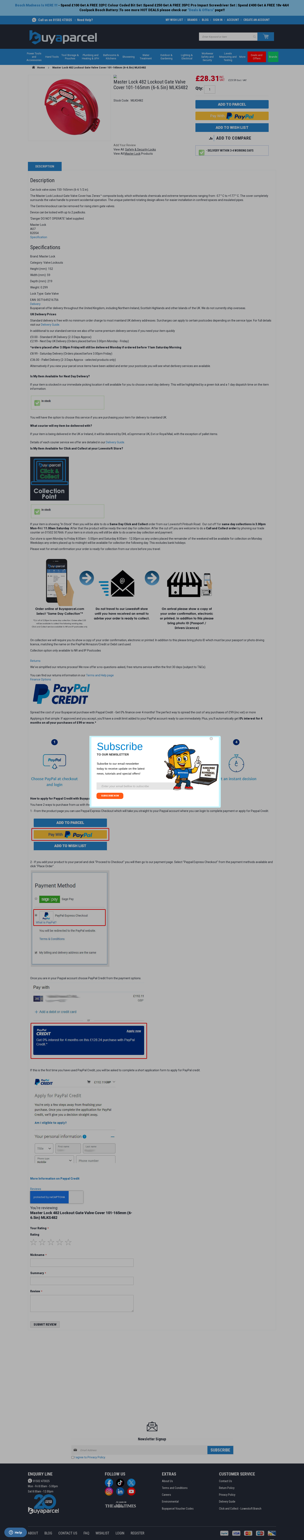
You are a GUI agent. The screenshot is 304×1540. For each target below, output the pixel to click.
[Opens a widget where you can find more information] (15, 1533)
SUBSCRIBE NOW (110, 796)
